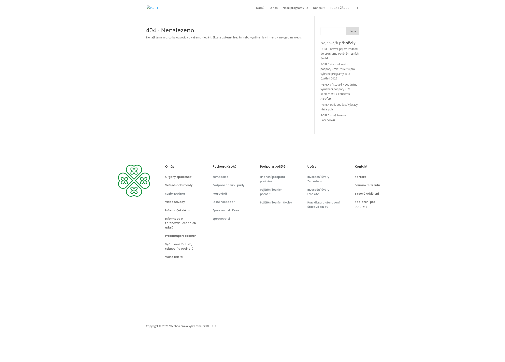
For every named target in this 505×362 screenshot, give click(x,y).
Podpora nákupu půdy (228, 185)
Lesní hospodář (223, 202)
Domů (260, 8)
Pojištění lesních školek (276, 202)
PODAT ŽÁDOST (340, 8)
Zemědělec (220, 177)
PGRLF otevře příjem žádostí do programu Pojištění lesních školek (340, 53)
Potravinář (219, 194)
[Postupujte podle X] (340, 327)
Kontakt (319, 8)
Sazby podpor (175, 194)
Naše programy (293, 8)
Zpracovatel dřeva (225, 210)
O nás (274, 8)
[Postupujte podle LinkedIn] (356, 327)
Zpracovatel (221, 219)
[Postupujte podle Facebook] (348, 327)
